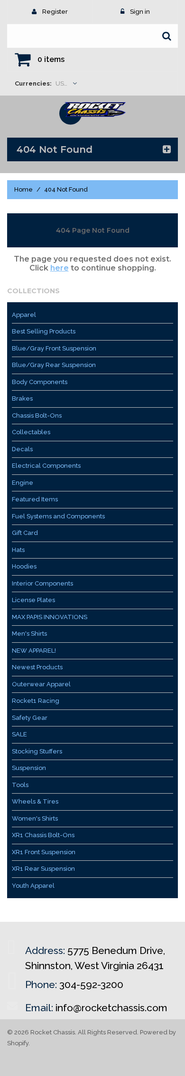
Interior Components (42, 583)
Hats (18, 549)
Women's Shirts (35, 818)
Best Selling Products (43, 331)
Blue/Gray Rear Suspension (54, 364)
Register (55, 11)
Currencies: (33, 83)
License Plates (33, 600)
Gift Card (25, 532)
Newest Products (37, 667)
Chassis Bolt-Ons (37, 415)
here (59, 267)
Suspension (29, 767)
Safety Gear (29, 717)
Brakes (22, 398)
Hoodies (24, 566)
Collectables (31, 432)
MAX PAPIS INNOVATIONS (49, 617)
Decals (22, 449)
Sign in (140, 11)
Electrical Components (46, 465)
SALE (19, 734)
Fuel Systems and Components (58, 516)
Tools (20, 784)
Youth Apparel (33, 885)
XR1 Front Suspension (43, 852)
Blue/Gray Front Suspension (54, 348)
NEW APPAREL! (34, 650)
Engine (22, 482)
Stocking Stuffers (37, 751)
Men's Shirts (29, 633)
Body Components (39, 381)
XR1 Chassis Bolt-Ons (43, 835)
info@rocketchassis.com (111, 1008)
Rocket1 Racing (35, 700)
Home (23, 189)
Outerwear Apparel (41, 684)
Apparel (24, 314)
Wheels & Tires (35, 801)
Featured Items (35, 499)
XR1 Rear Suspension (43, 868)
